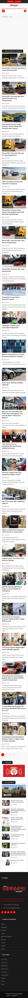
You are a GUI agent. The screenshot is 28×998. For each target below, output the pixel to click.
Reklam (3, 924)
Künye (3, 981)
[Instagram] (11, 912)
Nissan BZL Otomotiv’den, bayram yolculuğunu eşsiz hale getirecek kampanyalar (13, 212)
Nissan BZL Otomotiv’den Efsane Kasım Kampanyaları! (14, 69)
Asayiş (3, 949)
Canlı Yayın (4, 962)
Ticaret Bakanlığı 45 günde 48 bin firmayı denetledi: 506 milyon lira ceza (14, 708)
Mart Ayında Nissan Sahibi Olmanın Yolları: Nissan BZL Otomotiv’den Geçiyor (12, 126)
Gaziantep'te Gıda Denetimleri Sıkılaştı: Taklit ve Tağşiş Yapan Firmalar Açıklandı (13, 739)
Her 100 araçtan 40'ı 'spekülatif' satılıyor (13, 502)
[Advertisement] (14, 33)
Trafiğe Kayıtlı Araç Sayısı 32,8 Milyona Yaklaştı (13, 559)
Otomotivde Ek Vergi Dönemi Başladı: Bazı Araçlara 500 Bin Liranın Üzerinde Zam (13, 678)
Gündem (3, 939)
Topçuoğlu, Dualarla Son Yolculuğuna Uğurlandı (11, 327)
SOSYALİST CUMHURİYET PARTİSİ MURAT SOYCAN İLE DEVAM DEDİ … (18, 810)
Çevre (2, 984)
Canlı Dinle (17, 1)
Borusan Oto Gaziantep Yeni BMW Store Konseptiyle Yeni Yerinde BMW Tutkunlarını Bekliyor (12, 415)
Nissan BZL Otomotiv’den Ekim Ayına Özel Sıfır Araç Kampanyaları (13, 98)
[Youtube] (14, 912)
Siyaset (3, 946)
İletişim (3, 978)
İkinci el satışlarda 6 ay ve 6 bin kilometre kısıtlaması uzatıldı (13, 355)
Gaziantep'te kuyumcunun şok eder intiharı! (17, 835)
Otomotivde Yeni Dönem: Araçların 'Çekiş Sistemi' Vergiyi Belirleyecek (13, 619)
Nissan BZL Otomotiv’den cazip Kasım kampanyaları (13, 242)
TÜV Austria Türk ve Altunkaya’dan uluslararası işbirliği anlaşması (11, 446)
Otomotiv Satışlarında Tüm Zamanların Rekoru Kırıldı (11, 474)
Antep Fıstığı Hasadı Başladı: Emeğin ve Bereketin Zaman (12, 791)
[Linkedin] (8, 912)
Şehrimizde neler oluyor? (17, 860)
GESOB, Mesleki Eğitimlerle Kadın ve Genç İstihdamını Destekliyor (12, 589)
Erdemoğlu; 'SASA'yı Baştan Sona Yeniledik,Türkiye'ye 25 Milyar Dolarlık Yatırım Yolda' (18, 853)
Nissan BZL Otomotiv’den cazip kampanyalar (13, 270)
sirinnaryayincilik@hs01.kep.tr (11, 908)
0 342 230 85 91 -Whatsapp (11, 905)
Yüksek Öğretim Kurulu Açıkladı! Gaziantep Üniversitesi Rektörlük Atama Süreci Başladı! (18, 829)
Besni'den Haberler (6, 936)
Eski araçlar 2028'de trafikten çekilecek (12, 384)
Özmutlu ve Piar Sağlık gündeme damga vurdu (17, 818)
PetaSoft (19, 995)
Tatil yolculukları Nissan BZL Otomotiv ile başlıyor (12, 183)
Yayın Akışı (4, 972)
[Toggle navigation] (3, 11)
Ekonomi (3, 930)
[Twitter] (5, 912)
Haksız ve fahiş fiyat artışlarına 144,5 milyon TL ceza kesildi (13, 531)
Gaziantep (4, 927)
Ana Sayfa (5, 17)
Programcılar (4, 975)
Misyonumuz (4, 969)
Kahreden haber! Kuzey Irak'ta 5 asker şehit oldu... (17, 801)
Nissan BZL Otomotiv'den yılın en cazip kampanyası (13, 154)
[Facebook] (2, 912)
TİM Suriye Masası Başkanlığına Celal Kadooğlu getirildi (13, 648)
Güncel (3, 943)
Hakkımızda (4, 966)
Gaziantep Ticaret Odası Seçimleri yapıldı (10, 298)
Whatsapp (10, 1)
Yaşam (3, 933)
